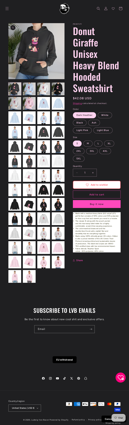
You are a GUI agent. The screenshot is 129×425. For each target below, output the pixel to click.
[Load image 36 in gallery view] (58, 204)
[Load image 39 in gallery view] (43, 218)
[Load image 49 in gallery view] (14, 262)
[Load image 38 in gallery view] (29, 218)
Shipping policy (113, 423)
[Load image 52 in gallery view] (58, 262)
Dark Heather (84, 115)
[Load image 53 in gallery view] (14, 276)
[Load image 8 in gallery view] (58, 103)
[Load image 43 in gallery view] (43, 233)
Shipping (77, 103)
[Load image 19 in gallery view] (43, 146)
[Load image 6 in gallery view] (29, 103)
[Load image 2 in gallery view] (29, 89)
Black (79, 122)
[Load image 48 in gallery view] (58, 247)
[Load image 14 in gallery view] (29, 132)
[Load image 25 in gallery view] (14, 175)
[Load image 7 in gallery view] (43, 103)
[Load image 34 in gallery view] (29, 204)
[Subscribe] (91, 329)
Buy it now (97, 204)
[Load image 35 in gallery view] (43, 204)
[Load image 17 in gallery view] (14, 146)
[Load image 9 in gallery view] (14, 117)
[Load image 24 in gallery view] (58, 161)
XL (109, 143)
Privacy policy (95, 420)
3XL (92, 151)
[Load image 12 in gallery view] (58, 117)
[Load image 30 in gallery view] (29, 189)
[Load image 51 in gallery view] (43, 262)
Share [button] (79, 260)
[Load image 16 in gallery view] (58, 132)
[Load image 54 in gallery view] (29, 276)
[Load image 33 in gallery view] (14, 204)
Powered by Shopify (59, 420)
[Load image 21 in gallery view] (14, 161)
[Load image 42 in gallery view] (29, 233)
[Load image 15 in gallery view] (43, 132)
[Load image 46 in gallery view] (29, 247)
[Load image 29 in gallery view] (14, 189)
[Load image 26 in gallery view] (29, 175)
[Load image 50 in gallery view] (29, 262)
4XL (105, 151)
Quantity (77, 166)
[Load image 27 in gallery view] (43, 175)
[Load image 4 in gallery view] (58, 89)
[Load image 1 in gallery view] (14, 89)
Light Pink (82, 130)
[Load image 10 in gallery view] (29, 117)
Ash (94, 122)
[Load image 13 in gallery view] (14, 132)
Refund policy (78, 420)
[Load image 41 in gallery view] (14, 233)
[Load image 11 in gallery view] (43, 117)
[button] (7, 8)
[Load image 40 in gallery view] (58, 218)
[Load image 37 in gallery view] (14, 218)
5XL (78, 158)
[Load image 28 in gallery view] (58, 175)
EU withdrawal (64, 359)
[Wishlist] (113, 8)
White (105, 115)
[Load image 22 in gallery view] (29, 161)
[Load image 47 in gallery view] (43, 247)
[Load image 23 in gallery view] (43, 161)
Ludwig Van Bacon (40, 420)
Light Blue (103, 130)
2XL (78, 151)
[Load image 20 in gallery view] (58, 146)
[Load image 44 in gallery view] (58, 233)
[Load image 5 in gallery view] (14, 103)
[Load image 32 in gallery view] (58, 189)
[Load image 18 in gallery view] (29, 146)
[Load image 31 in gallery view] (43, 189)
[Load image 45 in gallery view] (14, 247)
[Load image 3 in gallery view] (43, 89)
